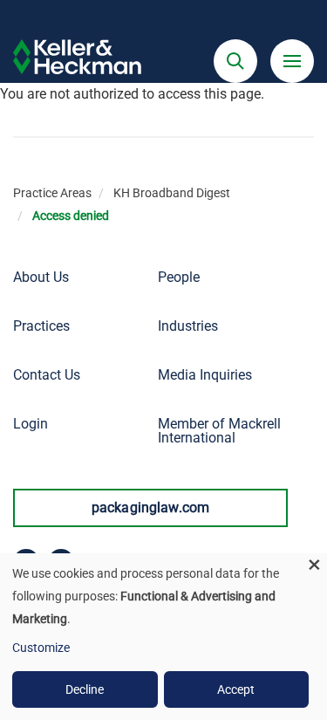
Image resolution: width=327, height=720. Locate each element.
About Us (41, 277)
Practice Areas (52, 193)
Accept (236, 689)
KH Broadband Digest (171, 193)
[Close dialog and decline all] (314, 564)
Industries (188, 326)
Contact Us (46, 375)
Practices (41, 326)
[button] (235, 61)
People (179, 277)
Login (30, 423)
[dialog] (163, 636)
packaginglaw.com (151, 507)
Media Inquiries (205, 375)
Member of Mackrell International (219, 430)
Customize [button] (41, 648)
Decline (84, 689)
